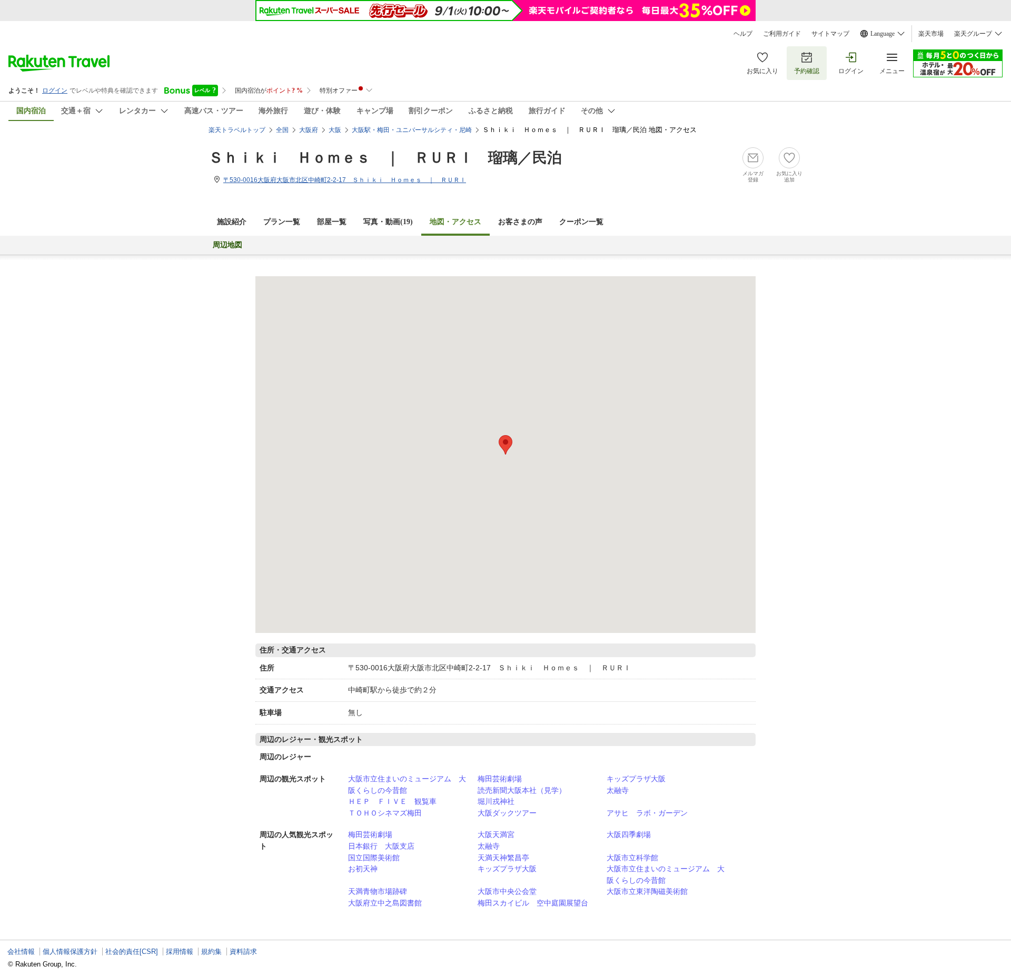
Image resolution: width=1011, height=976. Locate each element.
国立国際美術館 (374, 857)
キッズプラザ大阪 (636, 778)
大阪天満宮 (496, 834)
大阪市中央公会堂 (507, 891)
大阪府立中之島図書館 (385, 903)
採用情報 (179, 951)
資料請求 (243, 951)
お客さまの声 (520, 222)
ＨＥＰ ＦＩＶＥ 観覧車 (392, 801)
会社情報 (21, 951)
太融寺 (618, 790)
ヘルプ (743, 33)
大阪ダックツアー (507, 813)
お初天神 (363, 868)
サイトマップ (830, 33)
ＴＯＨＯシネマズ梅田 (385, 813)
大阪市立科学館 (632, 857)
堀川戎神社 (496, 801)
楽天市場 (931, 33)
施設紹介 (231, 222)
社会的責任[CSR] (131, 951)
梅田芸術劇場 (500, 778)
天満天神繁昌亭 (503, 857)
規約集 (211, 951)
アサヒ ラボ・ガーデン (647, 813)
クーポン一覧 (581, 222)
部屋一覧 (331, 222)
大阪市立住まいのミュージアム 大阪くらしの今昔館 (407, 784)
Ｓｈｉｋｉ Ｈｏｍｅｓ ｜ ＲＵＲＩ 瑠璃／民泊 (385, 157)
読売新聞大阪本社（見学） (522, 790)
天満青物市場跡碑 (377, 891)
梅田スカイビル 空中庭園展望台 (533, 903)
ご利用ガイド (782, 33)
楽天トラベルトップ (237, 130)
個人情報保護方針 (70, 951)
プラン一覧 (281, 222)
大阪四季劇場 (629, 834)
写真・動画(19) (388, 222)
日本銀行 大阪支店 (381, 846)
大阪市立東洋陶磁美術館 (647, 891)
